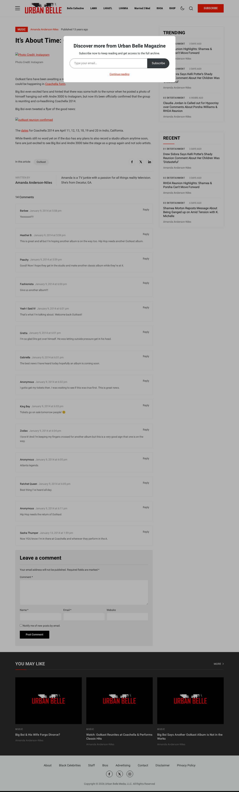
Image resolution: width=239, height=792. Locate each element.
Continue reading (119, 74)
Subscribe (158, 63)
